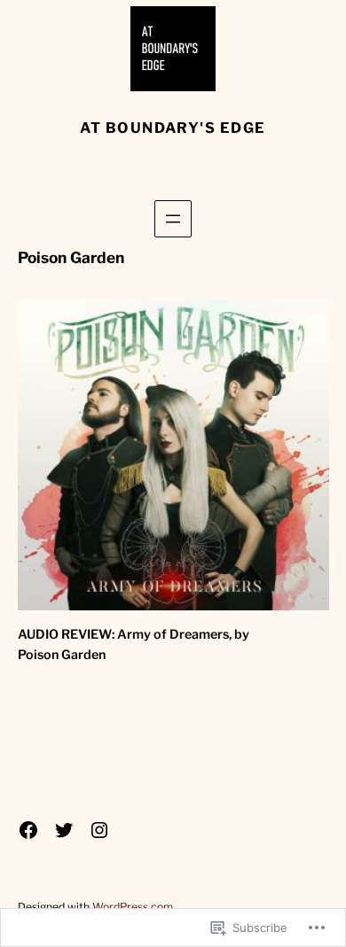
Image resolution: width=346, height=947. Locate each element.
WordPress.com (132, 906)
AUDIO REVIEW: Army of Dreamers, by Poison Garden (133, 644)
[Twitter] (64, 830)
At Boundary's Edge (172, 127)
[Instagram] (99, 830)
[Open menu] (173, 218)
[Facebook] (28, 830)
